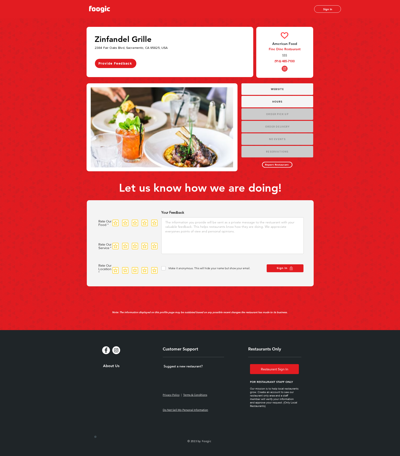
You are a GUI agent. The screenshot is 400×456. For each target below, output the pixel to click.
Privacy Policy (171, 395)
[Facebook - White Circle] (106, 350)
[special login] (95, 437)
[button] (183, 366)
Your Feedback (172, 212)
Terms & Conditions (195, 395)
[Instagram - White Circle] (116, 350)
